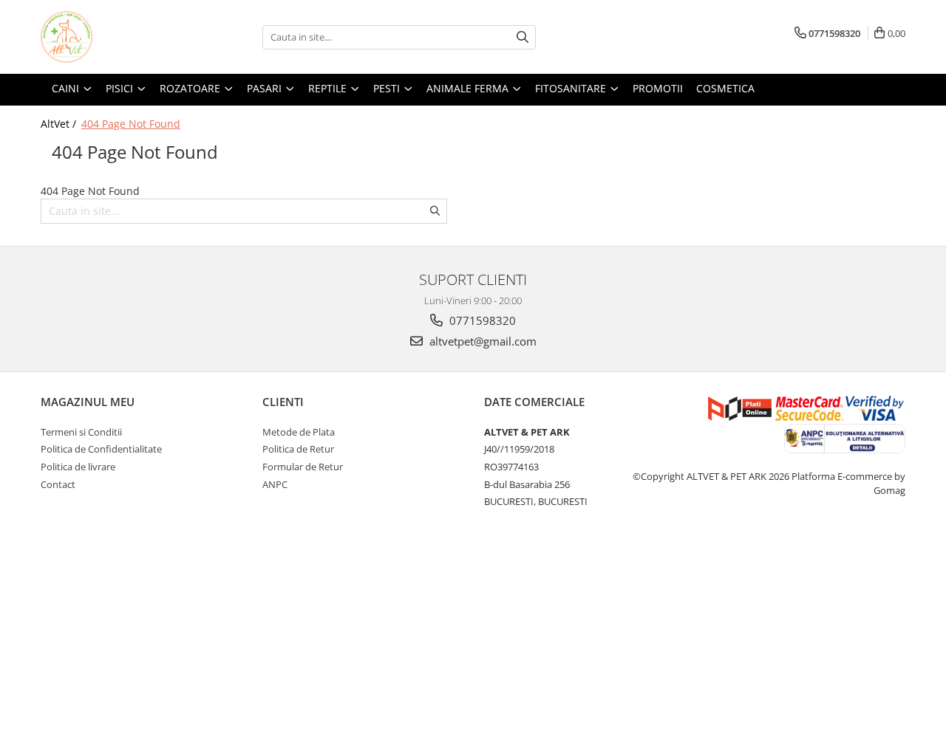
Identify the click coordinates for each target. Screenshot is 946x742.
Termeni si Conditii (81, 432)
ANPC (274, 484)
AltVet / (60, 124)
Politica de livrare (78, 466)
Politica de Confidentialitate (101, 449)
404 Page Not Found (130, 124)
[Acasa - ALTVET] (114, 37)
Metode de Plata (298, 432)
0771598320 (481, 320)
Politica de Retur (298, 449)
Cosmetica (725, 88)
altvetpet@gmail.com (481, 341)
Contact (58, 484)
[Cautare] (522, 37)
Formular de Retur (302, 466)
